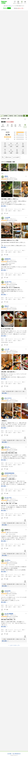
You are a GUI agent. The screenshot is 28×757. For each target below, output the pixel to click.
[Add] (25, 119)
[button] (5, 167)
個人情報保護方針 (17, 753)
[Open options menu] (26, 176)
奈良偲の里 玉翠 (5, 118)
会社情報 (9, 753)
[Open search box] (2, 157)
